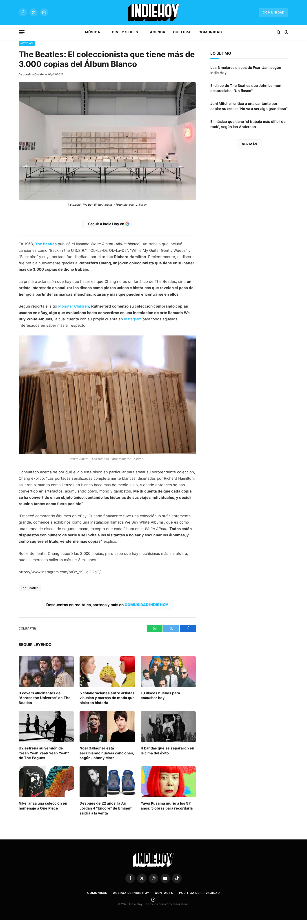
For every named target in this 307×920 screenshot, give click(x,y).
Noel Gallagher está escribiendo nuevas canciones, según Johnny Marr (107, 753)
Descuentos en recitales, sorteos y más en (107, 605)
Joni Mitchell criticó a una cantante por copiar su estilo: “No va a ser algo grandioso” (249, 106)
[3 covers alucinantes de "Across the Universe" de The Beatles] (46, 671)
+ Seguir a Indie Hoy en (105, 224)
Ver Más (249, 144)
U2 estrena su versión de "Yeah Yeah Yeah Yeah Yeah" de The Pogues (44, 753)
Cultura (182, 32)
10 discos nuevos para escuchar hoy (160, 695)
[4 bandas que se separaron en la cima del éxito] (168, 726)
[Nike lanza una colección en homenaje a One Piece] (46, 781)
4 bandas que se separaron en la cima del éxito (167, 750)
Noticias (26, 43)
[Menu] (21, 32)
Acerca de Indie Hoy (131, 893)
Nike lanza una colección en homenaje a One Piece (43, 805)
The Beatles (46, 244)
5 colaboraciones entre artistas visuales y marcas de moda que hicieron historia (107, 698)
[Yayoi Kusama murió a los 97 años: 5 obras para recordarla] (168, 781)
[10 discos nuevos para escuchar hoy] (168, 671)
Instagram (132, 319)
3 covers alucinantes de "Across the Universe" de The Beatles (45, 698)
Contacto (164, 893)
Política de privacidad (199, 893)
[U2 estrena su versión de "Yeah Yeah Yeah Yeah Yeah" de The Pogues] (46, 726)
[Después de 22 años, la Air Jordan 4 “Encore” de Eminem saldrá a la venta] (107, 781)
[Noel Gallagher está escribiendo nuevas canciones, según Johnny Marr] (107, 726)
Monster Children (73, 306)
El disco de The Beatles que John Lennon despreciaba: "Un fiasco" (245, 88)
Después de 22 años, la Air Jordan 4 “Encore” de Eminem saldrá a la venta (106, 808)
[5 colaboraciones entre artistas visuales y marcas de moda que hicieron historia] (107, 671)
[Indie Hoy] (153, 12)
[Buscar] (278, 32)
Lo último (220, 53)
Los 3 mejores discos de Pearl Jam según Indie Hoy (245, 70)
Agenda (157, 32)
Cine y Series (125, 32)
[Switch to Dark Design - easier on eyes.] (285, 32)
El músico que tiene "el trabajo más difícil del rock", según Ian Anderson (248, 124)
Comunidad (274, 12)
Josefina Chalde (33, 74)
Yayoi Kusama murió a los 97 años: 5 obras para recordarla (167, 805)
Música (92, 32)
